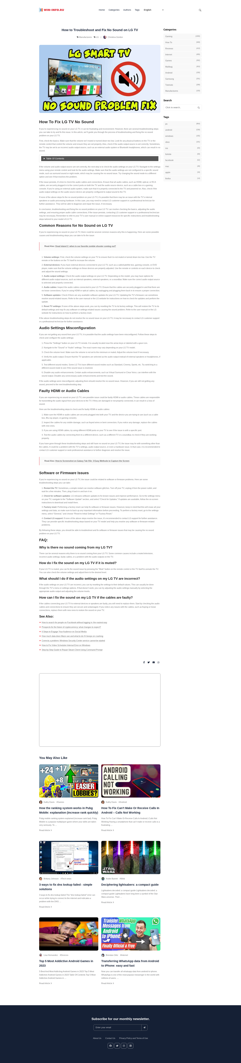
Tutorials (182, 85)
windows (182, 136)
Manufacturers (85, 37)
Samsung (182, 79)
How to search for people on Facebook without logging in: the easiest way (74, 622)
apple (182, 172)
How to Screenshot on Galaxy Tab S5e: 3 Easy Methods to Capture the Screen (92, 461)
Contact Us (110, 1038)
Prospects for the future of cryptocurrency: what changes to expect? (71, 627)
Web (123, 879)
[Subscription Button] (144, 1027)
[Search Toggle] (200, 10)
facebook (182, 160)
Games (61, 802)
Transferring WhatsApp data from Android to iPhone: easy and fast (130, 963)
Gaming (182, 36)
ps (182, 124)
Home (102, 10)
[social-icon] (110, 1046)
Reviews (182, 48)
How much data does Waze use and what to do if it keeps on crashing (72, 636)
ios (182, 148)
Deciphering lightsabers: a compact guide (130, 884)
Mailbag (182, 67)
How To (182, 42)
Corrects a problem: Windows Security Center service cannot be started (73, 641)
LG (97, 37)
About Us (97, 1038)
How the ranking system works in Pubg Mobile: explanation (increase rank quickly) (68, 810)
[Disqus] (99, 711)
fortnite (182, 154)
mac (182, 166)
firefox (182, 178)
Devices (64, 955)
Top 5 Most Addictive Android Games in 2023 (66, 963)
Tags (137, 10)
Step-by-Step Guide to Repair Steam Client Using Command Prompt (72, 650)
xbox (182, 142)
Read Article (45, 830)
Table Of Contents (55, 158)
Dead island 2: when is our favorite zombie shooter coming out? (85, 246)
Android (123, 802)
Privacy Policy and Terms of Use (133, 1038)
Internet (124, 955)
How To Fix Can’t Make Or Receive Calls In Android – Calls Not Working (130, 810)
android (182, 130)
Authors (127, 10)
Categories (114, 10)
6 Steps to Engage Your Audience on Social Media (64, 632)
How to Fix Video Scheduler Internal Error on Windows (66, 645)
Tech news (66, 879)
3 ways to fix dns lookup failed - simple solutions (65, 887)
